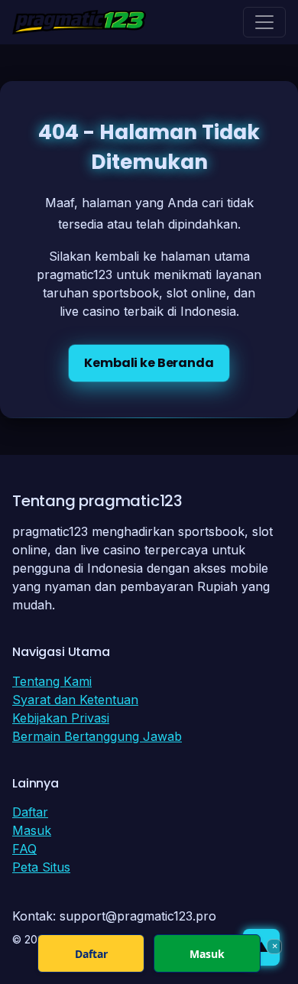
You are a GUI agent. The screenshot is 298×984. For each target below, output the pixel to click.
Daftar (30, 812)
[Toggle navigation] (264, 22)
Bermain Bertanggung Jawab (97, 736)
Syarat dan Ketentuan (75, 699)
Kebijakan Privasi (60, 718)
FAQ (24, 848)
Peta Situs (41, 867)
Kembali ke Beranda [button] (148, 363)
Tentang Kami (52, 681)
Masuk (31, 830)
